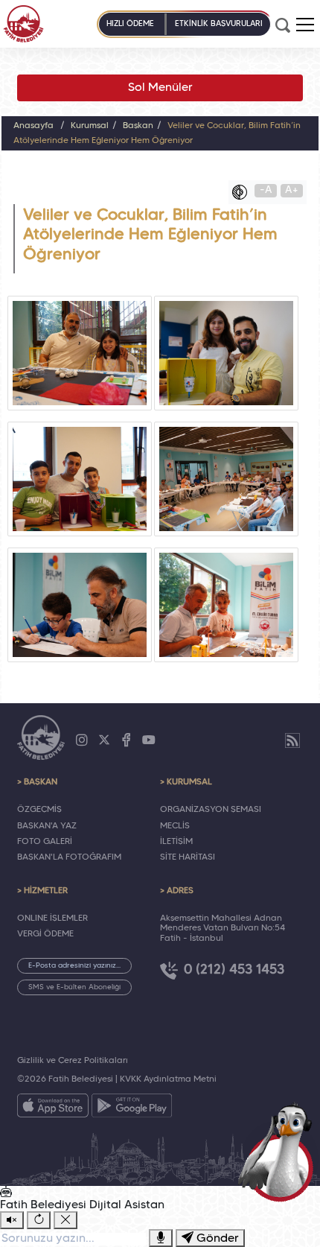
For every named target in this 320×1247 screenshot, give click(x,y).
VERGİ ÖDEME (45, 934)
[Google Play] (132, 1108)
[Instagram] (82, 740)
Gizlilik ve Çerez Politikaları (72, 1060)
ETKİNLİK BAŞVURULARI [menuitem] (219, 24)
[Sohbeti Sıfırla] (39, 1220)
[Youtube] (149, 740)
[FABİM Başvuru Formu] (279, 1151)
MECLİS (175, 826)
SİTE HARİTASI (187, 857)
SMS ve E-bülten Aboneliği (74, 987)
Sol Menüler (160, 88)
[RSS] (292, 740)
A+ (291, 190)
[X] (104, 740)
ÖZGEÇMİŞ (39, 809)
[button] (305, 24)
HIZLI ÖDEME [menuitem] (130, 24)
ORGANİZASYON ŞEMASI (210, 809)
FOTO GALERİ (44, 841)
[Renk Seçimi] (243, 192)
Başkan (138, 126)
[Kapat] (65, 1220)
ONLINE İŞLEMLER (52, 918)
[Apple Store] (53, 1108)
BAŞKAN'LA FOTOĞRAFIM (69, 857)
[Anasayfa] (23, 24)
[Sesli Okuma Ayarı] (12, 1220)
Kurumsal (90, 126)
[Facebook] (126, 740)
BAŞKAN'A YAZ (47, 826)
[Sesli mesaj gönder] (161, 1238)
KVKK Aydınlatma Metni (168, 1079)
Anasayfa (33, 126)
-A (266, 190)
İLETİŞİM (176, 841)
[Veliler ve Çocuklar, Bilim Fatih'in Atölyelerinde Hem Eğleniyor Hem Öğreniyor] (79, 353)
